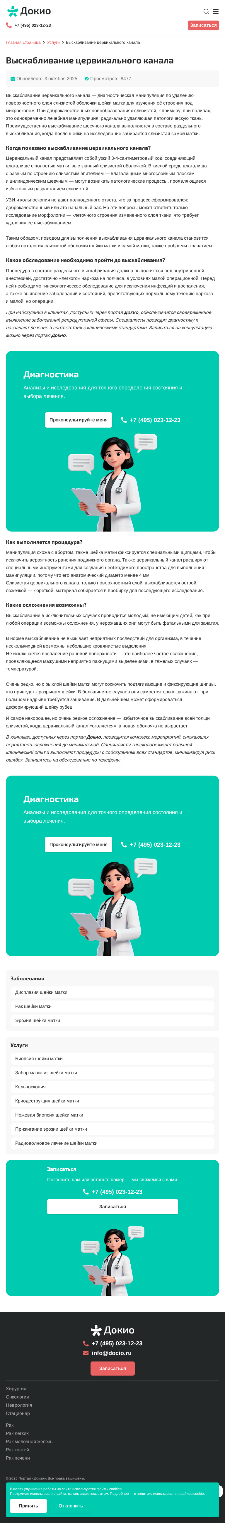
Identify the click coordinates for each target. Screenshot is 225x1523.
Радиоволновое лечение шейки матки (56, 1143)
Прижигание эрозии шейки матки (51, 1129)
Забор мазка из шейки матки (46, 1072)
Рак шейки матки (33, 1005)
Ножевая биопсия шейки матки (49, 1114)
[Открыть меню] (215, 11)
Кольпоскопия (30, 1086)
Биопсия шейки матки (39, 1058)
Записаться (203, 25)
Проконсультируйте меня (79, 419)
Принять (28, 1505)
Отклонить (71, 1505)
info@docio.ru (112, 1353)
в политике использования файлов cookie (169, 1494)
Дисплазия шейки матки (41, 991)
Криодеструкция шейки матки (47, 1100)
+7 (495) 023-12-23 (33, 25)
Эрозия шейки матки (37, 1020)
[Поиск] (206, 11)
